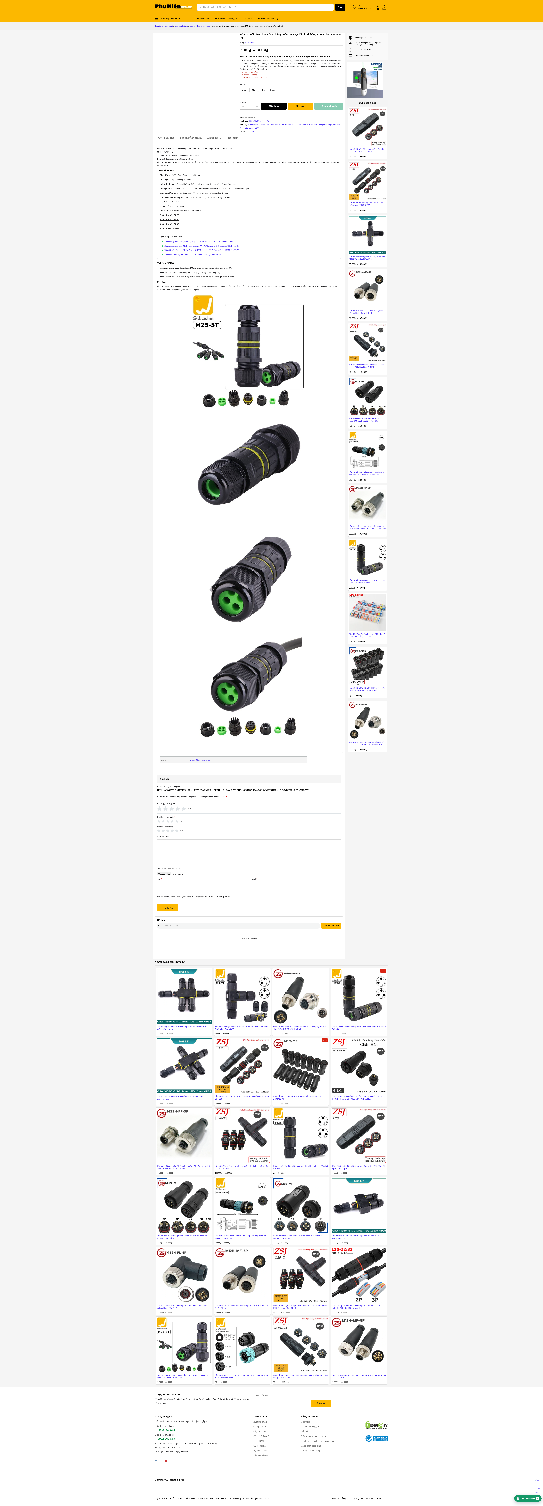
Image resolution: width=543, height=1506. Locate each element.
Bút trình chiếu (260, 1422)
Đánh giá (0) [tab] (214, 137)
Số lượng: (243, 102)
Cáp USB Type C (261, 1436)
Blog (249, 18)
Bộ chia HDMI (260, 1450)
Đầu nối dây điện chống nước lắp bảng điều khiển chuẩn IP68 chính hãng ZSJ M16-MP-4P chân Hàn (357, 1097)
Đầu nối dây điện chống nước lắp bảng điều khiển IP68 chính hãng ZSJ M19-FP (300, 1376)
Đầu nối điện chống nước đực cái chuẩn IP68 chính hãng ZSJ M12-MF (192, 254)
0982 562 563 (166, 1430)
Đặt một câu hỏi (331, 925)
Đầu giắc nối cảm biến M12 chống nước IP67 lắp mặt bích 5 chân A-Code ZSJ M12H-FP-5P (201, 250)
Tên (159, 879)
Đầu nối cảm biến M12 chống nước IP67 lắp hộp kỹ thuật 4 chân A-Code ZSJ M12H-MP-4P (299, 1027)
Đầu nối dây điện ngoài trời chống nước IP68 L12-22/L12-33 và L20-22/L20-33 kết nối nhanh (359, 1306)
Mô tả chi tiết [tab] (166, 137)
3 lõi (197, 760)
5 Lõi (208, 760)
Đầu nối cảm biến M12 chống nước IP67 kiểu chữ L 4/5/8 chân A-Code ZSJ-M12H (182, 1306)
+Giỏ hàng (274, 106)
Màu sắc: (243, 85)
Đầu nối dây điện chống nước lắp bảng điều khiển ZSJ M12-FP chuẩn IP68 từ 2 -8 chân (199, 241)
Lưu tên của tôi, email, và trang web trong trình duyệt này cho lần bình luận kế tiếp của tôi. (194, 897)
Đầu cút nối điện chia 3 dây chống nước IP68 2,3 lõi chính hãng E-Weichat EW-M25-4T (182, 1376)
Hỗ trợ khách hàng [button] (226, 19)
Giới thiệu (305, 1422)
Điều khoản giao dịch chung (313, 1436)
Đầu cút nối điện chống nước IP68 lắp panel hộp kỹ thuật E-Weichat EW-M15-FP (241, 1237)
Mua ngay (300, 106)
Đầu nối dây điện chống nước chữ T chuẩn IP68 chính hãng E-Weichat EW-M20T (242, 1027)
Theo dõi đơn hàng (269, 19)
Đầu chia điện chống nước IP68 (261, 125)
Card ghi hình (259, 1426)
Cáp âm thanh (259, 1431)
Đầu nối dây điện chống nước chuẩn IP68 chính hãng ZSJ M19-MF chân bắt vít (182, 1237)
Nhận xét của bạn (165, 836)
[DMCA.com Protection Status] (376, 1425)
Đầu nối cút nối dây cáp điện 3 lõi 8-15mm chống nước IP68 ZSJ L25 (242, 1097)
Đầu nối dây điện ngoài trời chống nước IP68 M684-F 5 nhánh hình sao (181, 1097)
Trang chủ (204, 19)
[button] (244, 90)
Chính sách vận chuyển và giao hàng (317, 1441)
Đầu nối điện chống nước (259, 121)
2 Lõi (192, 760)
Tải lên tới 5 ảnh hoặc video (169, 869)
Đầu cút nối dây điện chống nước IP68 (290, 125)
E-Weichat (249, 43)
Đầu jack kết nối (260, 1455)
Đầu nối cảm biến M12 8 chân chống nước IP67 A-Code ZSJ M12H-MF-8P (359, 1376)
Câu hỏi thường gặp (310, 1426)
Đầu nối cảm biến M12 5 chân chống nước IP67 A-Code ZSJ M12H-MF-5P (242, 1306)
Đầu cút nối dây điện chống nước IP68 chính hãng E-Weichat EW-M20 (359, 1027)
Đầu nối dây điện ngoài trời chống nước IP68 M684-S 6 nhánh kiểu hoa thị (181, 1027)
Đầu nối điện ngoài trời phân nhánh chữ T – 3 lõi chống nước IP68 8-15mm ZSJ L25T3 (300, 1306)
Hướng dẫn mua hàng (310, 1450)
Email (254, 879)
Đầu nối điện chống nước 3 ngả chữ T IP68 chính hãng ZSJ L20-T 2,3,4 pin (241, 1167)
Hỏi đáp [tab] (233, 137)
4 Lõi (203, 760)
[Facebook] (156, 1461)
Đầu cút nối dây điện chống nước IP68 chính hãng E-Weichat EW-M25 (300, 1167)
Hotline (361, 6)
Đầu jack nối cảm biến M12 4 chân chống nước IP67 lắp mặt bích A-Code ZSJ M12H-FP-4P (201, 246)
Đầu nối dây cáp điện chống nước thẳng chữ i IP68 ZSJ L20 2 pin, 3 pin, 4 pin (358, 1167)
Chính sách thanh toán (311, 1446)
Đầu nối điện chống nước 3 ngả (319, 125)
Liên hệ (304, 1431)
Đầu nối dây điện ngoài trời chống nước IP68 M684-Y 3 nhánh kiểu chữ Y (356, 1237)
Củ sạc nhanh (259, 1446)
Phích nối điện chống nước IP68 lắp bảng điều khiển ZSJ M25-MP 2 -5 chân (298, 1237)
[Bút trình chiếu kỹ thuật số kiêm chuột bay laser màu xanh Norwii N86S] (365, 80)
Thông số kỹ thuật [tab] (191, 137)
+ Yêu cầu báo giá (328, 106)
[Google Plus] (161, 1461)
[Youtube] (166, 1461)
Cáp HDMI (258, 1441)
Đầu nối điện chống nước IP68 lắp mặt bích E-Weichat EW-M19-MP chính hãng (241, 1376)
